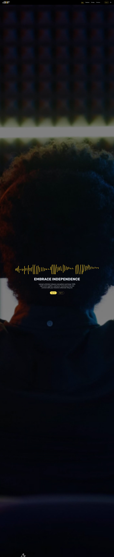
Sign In (106, 2)
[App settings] (111, 2)
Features (87, 2)
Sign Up (53, 292)
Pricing (92, 2)
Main (82, 2)
